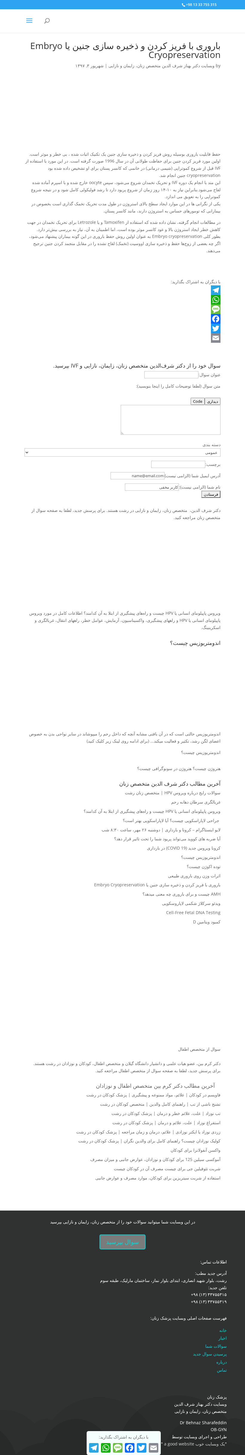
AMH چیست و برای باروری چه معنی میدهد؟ (181, 894)
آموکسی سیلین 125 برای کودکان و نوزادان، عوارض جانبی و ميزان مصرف (155, 1159)
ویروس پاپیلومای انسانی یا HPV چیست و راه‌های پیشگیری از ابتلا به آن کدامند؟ (152, 811)
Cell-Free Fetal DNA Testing (193, 912)
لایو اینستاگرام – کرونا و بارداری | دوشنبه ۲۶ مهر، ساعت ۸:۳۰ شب (161, 830)
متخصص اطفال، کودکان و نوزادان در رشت (83, 1063)
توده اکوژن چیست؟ (203, 866)
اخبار (222, 1338)
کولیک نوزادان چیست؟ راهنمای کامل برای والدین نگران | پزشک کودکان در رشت (149, 1141)
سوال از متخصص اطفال (199, 1049)
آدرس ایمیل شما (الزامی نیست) (192, 475)
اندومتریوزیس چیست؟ (200, 752)
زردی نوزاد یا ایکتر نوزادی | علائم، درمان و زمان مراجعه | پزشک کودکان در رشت (148, 1132)
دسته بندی (211, 444)
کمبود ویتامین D (206, 922)
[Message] (122, 309)
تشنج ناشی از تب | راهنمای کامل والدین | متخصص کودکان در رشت (160, 1104)
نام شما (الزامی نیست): (199, 487)
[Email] (122, 338)
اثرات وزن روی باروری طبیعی (194, 876)
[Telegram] (122, 290)
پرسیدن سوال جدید (210, 1354)
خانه (223, 1330)
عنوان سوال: (209, 374)
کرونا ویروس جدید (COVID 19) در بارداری (183, 848)
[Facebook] (122, 319)
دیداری (212, 401)
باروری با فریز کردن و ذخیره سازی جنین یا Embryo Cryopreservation (157, 885)
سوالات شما (216, 1346)
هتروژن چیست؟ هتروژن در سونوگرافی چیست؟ (178, 768)
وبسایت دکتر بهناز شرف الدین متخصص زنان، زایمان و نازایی (161, 65)
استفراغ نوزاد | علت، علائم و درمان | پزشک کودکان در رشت (166, 1122)
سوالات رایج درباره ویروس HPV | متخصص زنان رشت (172, 792)
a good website (178, 1444)
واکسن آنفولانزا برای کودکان (195, 1150)
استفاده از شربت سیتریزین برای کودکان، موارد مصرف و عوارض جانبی (157, 1178)
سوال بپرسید (122, 1242)
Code (197, 401)
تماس (222, 1370)
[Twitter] (122, 328)
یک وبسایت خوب (210, 1444)
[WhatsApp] (122, 300)
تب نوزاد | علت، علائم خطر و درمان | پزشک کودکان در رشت (165, 1113)
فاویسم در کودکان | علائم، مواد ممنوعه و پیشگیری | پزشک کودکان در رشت (153, 1095)
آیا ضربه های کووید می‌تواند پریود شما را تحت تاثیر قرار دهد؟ (167, 839)
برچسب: (212, 464)
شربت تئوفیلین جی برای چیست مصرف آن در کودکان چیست (167, 1168)
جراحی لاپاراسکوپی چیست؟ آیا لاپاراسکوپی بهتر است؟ (171, 820)
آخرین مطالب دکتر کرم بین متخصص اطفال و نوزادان (155, 1085)
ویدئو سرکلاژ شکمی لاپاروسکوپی (191, 903)
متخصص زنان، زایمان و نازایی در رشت (153, 510)
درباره (221, 1362)
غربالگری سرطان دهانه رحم (195, 802)
